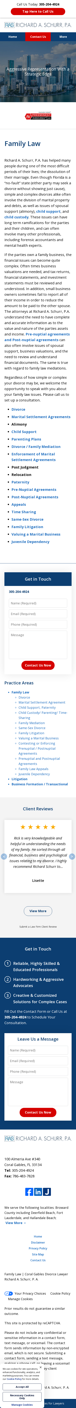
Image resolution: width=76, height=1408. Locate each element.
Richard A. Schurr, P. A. (52, 1387)
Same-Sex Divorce (27, 519)
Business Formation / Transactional (39, 784)
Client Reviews (38, 809)
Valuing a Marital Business (35, 534)
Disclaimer (38, 1242)
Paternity (20, 482)
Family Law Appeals (33, 769)
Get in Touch (38, 579)
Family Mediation (32, 723)
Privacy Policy (38, 1248)
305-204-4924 (23, 1170)
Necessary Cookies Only (22, 1397)
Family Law (20, 692)
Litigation (19, 779)
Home (12, 37)
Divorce (18, 409)
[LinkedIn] (38, 1192)
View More (38, 911)
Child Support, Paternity (37, 707)
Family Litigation (27, 526)
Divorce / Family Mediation (36, 446)
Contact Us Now (38, 665)
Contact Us (38, 37)
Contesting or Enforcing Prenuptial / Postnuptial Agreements (37, 748)
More (63, 37)
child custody (16, 217)
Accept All (22, 1386)
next (72, 859)
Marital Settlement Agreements (41, 416)
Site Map (38, 1254)
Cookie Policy (60, 1293)
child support (48, 211)
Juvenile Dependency (30, 541)
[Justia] (47, 1192)
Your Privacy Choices (30, 1293)
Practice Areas (19, 683)
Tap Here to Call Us (37, 11)
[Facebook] (29, 1192)
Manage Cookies (20, 1299)
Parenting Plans (26, 439)
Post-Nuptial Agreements (34, 497)
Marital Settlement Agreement (42, 702)
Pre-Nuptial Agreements (33, 489)
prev (4, 859)
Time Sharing (23, 511)
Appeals (18, 504)
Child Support (24, 431)
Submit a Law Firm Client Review (38, 926)
